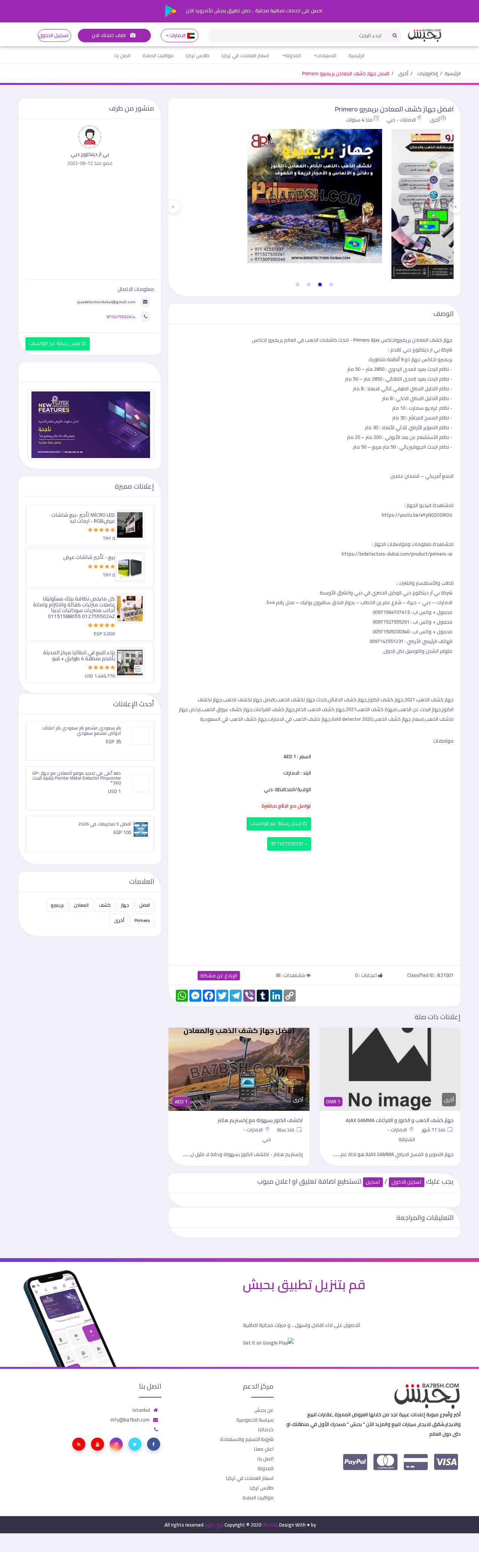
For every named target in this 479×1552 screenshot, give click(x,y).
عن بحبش (264, 1409)
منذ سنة (286, 1129)
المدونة (293, 55)
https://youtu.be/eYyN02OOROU (417, 514)
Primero (142, 920)
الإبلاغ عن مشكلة (218, 975)
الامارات (177, 35)
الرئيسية (356, 55)
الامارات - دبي (401, 119)
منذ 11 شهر (434, 1129)
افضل (144, 905)
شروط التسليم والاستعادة (247, 1439)
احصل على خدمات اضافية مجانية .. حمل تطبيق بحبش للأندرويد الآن (253, 10)
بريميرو (57, 905)
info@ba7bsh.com (130, 1419)
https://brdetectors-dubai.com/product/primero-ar (397, 553)
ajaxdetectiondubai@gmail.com (106, 301)
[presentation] (455, 206)
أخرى (403, 73)
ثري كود (214, 1525)
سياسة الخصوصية (255, 1419)
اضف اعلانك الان (109, 35)
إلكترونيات (427, 73)
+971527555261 (289, 843)
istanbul (141, 1409)
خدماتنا (266, 1429)
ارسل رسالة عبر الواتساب (276, 823)
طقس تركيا (198, 55)
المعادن (81, 905)
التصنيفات (326, 55)
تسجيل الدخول (54, 35)
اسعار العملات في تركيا (245, 55)
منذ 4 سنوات (359, 119)
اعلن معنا (264, 1448)
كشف (105, 905)
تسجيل (373, 1182)
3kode (269, 1525)
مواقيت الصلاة (158, 55)
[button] (331, 284)
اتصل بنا (123, 55)
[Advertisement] (314, 906)
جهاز (125, 905)
